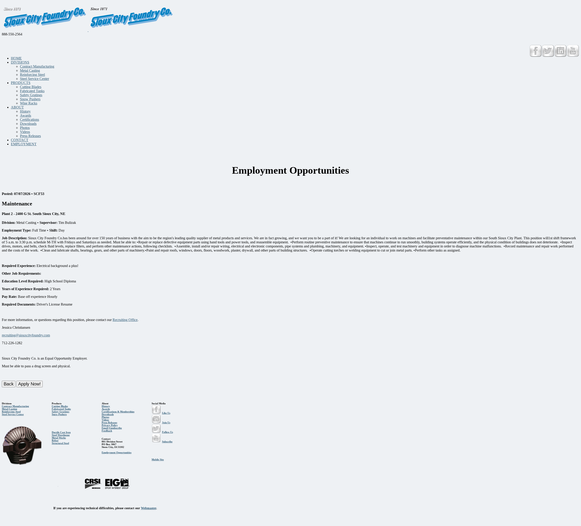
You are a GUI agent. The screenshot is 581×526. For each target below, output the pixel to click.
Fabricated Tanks (32, 91)
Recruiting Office (125, 320)
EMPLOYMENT (24, 144)
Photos (25, 128)
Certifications (29, 119)
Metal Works (59, 437)
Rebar (55, 440)
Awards (25, 115)
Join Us (166, 422)
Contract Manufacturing (37, 66)
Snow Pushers (30, 99)
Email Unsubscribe (112, 428)
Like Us (166, 413)
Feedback (107, 430)
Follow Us (167, 432)
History (25, 111)
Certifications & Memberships (118, 411)
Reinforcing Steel (32, 75)
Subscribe (167, 441)
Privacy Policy (110, 425)
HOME (16, 58)
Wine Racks (28, 103)
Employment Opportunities (116, 452)
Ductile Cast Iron (61, 432)
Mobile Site (158, 459)
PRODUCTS (20, 83)
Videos (25, 132)
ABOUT (17, 107)
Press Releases (30, 136)
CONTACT (19, 140)
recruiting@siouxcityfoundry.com (26, 335)
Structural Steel (60, 443)
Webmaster (148, 508)
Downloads (28, 124)
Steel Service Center (34, 79)
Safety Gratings (31, 95)
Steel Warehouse (61, 435)
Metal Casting (30, 70)
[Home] (88, 30)
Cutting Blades (30, 87)
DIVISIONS (20, 62)
